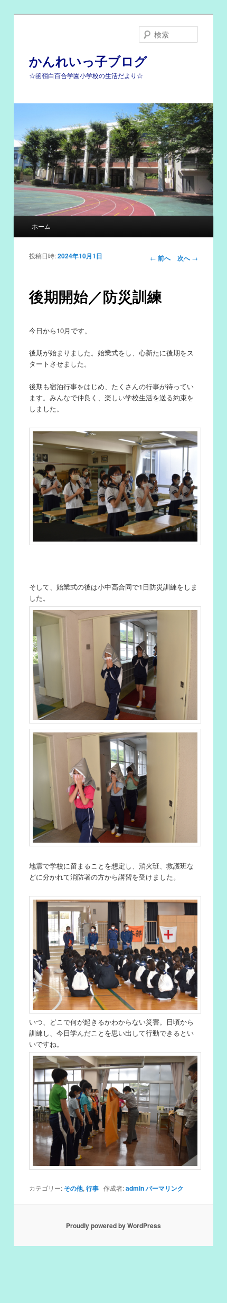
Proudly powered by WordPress (113, 1225)
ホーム (41, 225)
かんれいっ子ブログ (88, 61)
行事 (92, 1188)
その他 (73, 1188)
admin (135, 1188)
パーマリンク (165, 1188)
